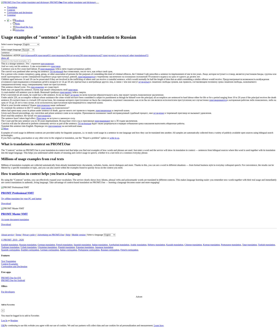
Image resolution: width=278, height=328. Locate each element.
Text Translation (8, 261)
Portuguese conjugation (89, 250)
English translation (9, 244)
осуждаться (144, 82)
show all (5, 58)
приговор (55, 66)
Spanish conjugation (10, 250)
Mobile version (79, 235)
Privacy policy (29, 235)
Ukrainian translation (47, 247)
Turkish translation (266, 244)
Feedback (19, 20)
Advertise (19, 30)
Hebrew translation (156, 244)
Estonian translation (85, 247)
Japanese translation (104, 247)
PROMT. (72, 2)
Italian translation (100, 244)
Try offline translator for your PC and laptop (21, 198)
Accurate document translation (15, 219)
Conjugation (19, 12)
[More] (4, 128)
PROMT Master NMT (14, 213)
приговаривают (102, 121)
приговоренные (103, 110)
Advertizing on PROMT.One (50, 235)
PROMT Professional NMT (17, 192)
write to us (114, 138)
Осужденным (84, 123)
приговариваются (218, 100)
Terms (18, 235)
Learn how (159, 325)
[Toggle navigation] (98, 3)
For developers (8, 292)
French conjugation (129, 250)
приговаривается (86, 76)
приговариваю (47, 69)
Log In (4, 320)
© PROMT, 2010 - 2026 (12, 240)
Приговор (41, 118)
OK (3, 325)
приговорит (66, 92)
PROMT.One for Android (13, 280)
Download (6, 203)
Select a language (95, 235)
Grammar (11, 15)
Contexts (11, 10)
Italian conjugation (68, 250)
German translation (46, 244)
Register (14, 320)
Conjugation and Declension (14, 266)
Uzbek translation (29, 247)
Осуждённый (56, 71)
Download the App (24, 27)
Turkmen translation (10, 247)
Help (17, 24)
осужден (75, 95)
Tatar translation (249, 244)
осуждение (158, 113)
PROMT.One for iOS (11, 278)
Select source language (11, 44)
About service (7, 235)
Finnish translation (66, 247)
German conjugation (49, 250)
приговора (46, 108)
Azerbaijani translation (119, 244)
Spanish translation (82, 244)
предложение (47, 63)
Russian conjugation (110, 250)
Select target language (11, 49)
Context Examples (9, 264)
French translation (64, 244)
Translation (12, 7)
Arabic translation (138, 244)
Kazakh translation (174, 244)
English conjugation (30, 250)
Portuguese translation (231, 244)
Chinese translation (193, 244)
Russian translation (27, 244)
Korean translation (211, 244)
